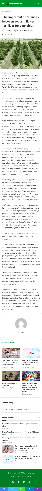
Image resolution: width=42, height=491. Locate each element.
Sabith (7, 31)
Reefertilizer (13, 222)
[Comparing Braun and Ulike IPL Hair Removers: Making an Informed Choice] (8, 449)
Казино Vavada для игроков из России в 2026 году (20, 432)
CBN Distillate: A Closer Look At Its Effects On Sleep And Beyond (10, 362)
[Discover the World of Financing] (11, 376)
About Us (28, 476)
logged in (14, 409)
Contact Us (20, 476)
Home (6, 11)
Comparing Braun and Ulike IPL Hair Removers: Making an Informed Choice (26, 448)
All (10, 11)
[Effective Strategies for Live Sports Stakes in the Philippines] (31, 353)
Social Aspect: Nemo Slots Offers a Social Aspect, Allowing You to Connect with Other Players (30, 387)
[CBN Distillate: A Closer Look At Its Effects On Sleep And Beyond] (11, 353)
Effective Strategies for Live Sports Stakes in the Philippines (30, 362)
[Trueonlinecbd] (14, 3)
